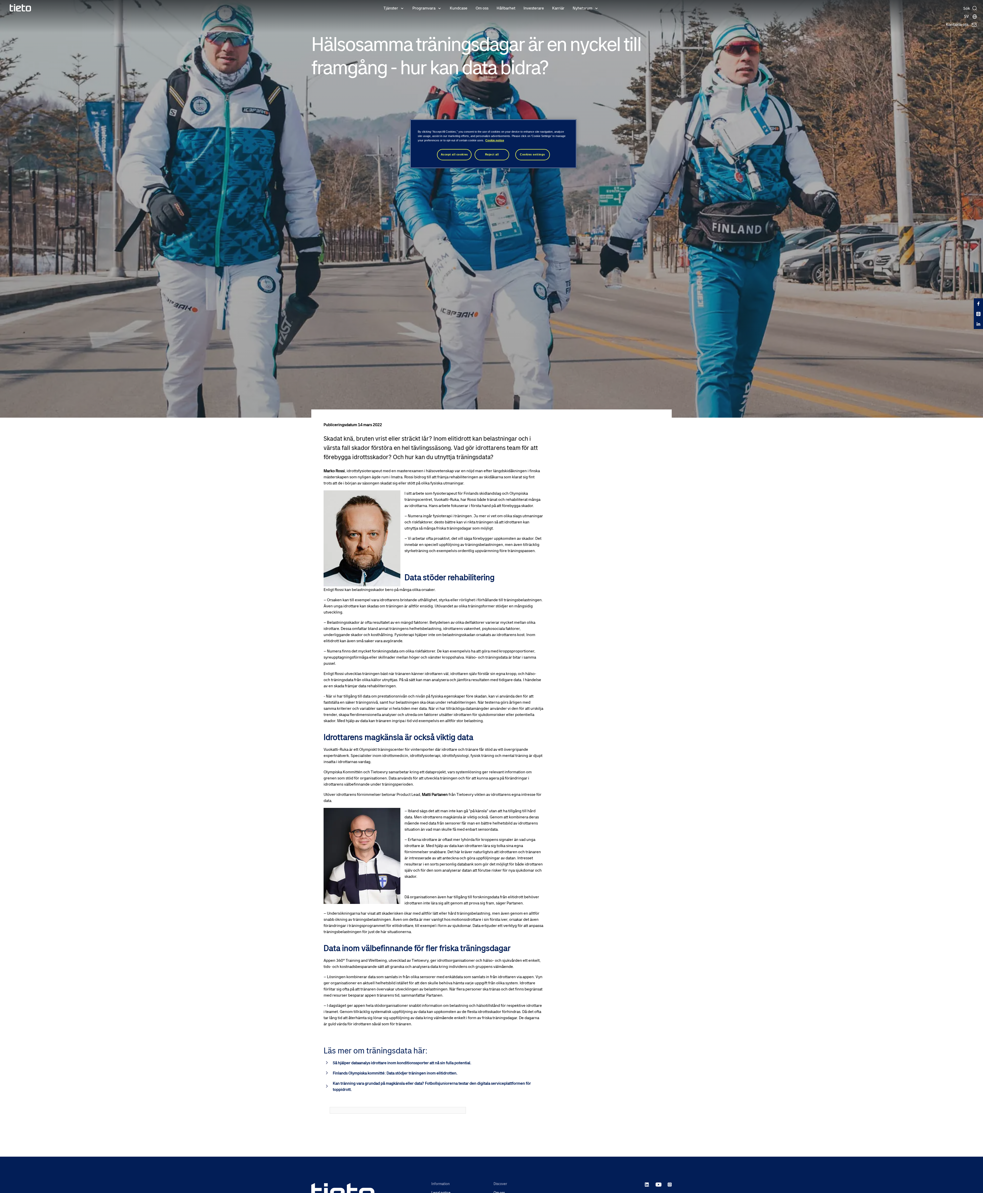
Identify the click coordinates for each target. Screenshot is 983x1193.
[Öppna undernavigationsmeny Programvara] (439, 8)
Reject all (492, 154)
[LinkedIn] (647, 1184)
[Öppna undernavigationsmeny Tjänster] (402, 8)
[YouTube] (658, 1184)
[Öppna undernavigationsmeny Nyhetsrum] (596, 8)
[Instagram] (670, 1184)
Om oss (482, 8)
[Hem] (20, 8)
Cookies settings (532, 154)
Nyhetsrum (582, 8)
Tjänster (390, 8)
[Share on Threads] (978, 314)
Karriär (558, 8)
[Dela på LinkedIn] (978, 324)
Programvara (423, 8)
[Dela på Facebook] (978, 303)
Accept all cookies (454, 154)
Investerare (533, 8)
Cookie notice (494, 140)
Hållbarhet (506, 8)
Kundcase (458, 8)
